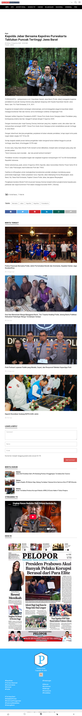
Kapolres (36, 203)
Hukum (40, 7)
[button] (71, 2)
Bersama (14, 203)
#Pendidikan (46, 693)
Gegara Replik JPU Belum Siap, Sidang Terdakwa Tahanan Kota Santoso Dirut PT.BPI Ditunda (46, 482)
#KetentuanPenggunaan (13, 701)
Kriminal (68, 7)
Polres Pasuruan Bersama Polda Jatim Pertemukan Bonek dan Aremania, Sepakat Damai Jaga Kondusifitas (41, 267)
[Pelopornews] (41, 659)
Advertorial (21, 7)
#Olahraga (45, 688)
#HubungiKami (10, 705)
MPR (7, 7)
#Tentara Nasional (11, 683)
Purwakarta (45, 203)
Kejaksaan (49, 7)
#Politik (7, 689)
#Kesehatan (46, 686)
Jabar (22, 203)
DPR (12, 7)
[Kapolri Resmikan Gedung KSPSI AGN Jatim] (41, 393)
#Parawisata (46, 691)
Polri (6, 33)
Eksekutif (31, 7)
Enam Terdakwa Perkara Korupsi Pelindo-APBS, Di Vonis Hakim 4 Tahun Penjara (42, 490)
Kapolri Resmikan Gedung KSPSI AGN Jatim (21, 414)
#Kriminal (8, 687)
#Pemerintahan (10, 685)
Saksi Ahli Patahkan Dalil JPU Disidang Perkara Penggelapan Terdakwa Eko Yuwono (43, 474)
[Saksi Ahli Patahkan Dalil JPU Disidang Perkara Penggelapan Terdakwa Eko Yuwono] (9, 474)
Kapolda (28, 203)
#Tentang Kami (10, 697)
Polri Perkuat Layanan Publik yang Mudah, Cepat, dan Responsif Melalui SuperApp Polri (38, 367)
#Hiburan (45, 684)
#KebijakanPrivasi (10, 699)
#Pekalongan (46, 681)
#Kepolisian (9, 681)
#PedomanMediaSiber (12, 703)
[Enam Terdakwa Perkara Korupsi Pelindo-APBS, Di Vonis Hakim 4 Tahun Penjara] (9, 491)
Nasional (59, 7)
